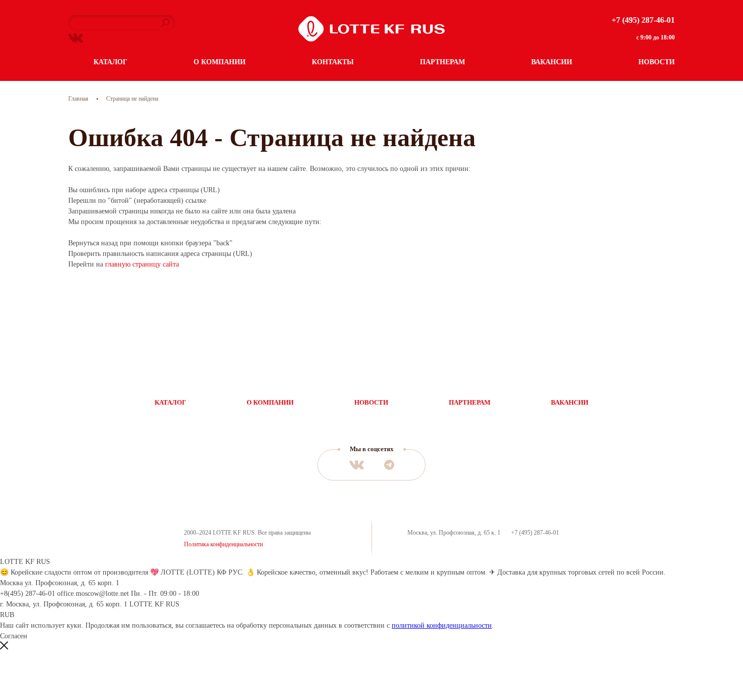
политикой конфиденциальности (442, 625)
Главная (78, 98)
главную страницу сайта (142, 264)
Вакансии (551, 62)
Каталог (110, 62)
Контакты (333, 62)
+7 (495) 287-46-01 (643, 20)
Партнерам (442, 62)
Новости (656, 62)
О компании (220, 62)
